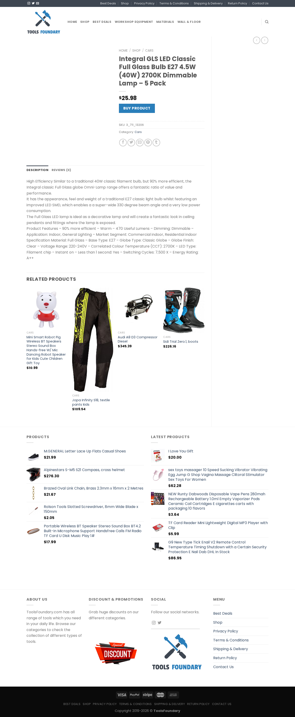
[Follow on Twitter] (33, 3)
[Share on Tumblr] (156, 142)
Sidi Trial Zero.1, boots (180, 341)
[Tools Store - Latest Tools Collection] (44, 22)
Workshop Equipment (134, 22)
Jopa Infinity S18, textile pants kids (91, 402)
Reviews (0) (61, 170)
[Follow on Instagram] (28, 3)
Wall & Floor (189, 22)
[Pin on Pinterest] (148, 142)
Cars (149, 50)
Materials (165, 22)
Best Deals (108, 3)
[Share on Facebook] (123, 142)
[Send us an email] (37, 3)
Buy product (136, 108)
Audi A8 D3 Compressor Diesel (137, 339)
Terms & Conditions (174, 3)
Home (72, 22)
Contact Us (260, 3)
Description (37, 170)
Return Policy (237, 3)
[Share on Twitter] (131, 142)
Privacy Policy (144, 3)
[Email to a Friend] (140, 142)
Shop (125, 3)
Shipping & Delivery (208, 3)
